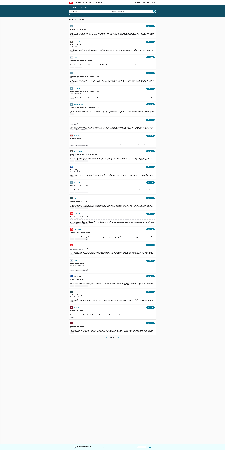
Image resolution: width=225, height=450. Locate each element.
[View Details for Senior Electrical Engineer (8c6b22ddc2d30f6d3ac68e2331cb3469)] (112, 265)
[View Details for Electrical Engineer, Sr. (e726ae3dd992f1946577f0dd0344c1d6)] (112, 140)
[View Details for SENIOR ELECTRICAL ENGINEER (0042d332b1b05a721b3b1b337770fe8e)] (112, 30)
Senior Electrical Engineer (77, 263)
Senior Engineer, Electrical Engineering (80, 201)
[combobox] (88, 11)
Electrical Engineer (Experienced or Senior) (82, 170)
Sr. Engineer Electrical (76, 45)
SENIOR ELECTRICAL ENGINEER (79, 29)
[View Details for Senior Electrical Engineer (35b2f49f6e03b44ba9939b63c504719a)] (112, 296)
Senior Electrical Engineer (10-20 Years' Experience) (84, 76)
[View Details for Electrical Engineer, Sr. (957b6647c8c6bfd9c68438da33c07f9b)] (112, 124)
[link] (103, 338)
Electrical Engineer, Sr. (76, 123)
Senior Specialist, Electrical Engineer (80, 217)
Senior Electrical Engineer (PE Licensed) (81, 60)
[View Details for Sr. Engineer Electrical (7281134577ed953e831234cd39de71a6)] (112, 46)
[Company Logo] (71, 26)
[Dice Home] (71, 2)
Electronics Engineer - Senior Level (79, 185)
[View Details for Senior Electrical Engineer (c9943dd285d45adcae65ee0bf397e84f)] (112, 327)
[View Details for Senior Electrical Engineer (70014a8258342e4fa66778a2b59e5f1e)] (112, 312)
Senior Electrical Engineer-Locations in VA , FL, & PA (84, 154)
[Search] (154, 11)
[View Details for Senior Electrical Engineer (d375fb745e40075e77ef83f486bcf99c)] (112, 281)
